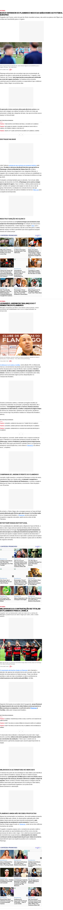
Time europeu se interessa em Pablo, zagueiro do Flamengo (21, 124)
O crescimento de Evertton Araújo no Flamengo (14, 670)
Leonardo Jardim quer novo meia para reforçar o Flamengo (22, 425)
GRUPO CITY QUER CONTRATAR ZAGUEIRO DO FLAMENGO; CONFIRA (22, 130)
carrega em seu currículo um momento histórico (22, 165)
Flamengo (30, 445)
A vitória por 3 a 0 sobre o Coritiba (10, 365)
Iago (33, 225)
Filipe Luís (36, 190)
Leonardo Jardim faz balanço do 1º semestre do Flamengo (21, 423)
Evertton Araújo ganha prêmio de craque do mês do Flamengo (23, 723)
